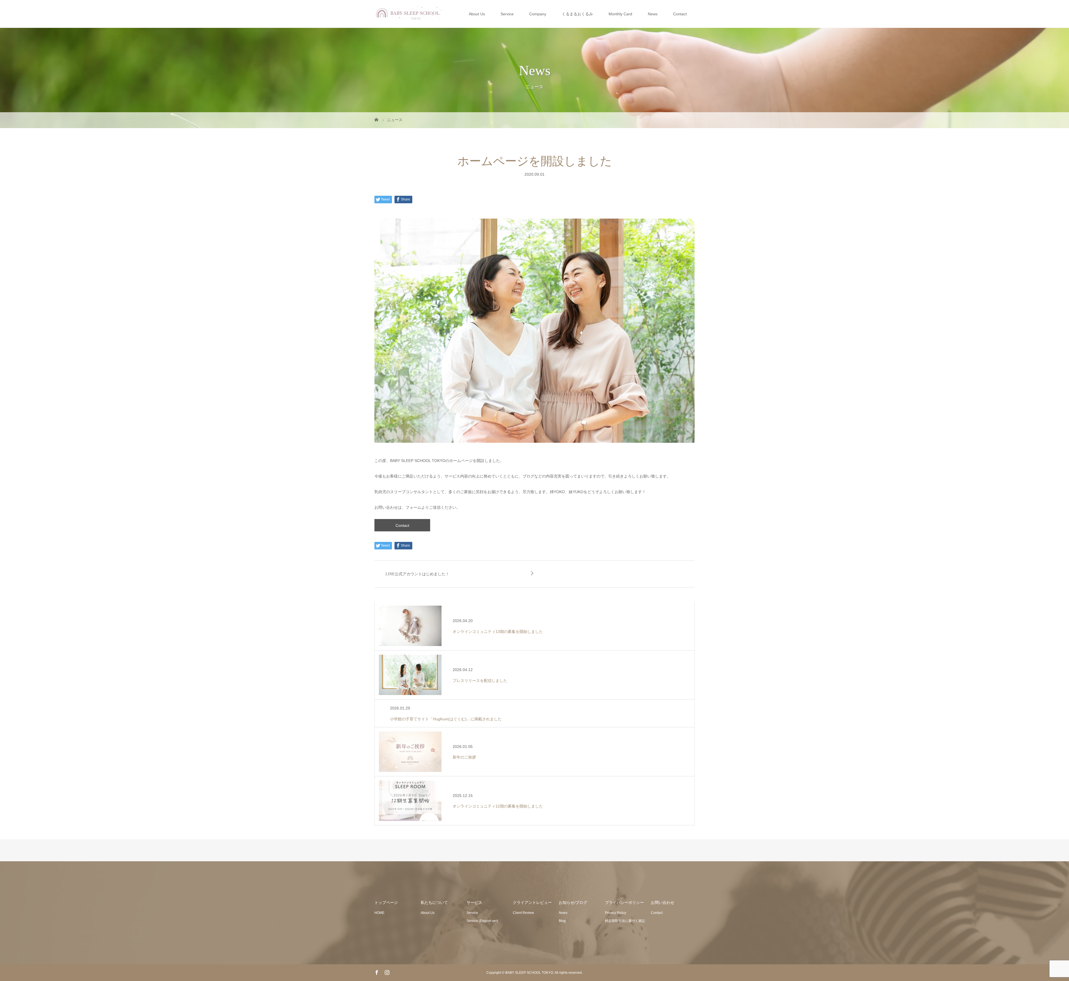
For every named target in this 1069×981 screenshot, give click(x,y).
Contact (680, 14)
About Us (477, 14)
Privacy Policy (615, 913)
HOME (379, 913)
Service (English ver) (482, 921)
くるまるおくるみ (577, 14)
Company (537, 14)
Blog (562, 921)
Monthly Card (620, 14)
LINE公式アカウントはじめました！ (417, 574)
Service (507, 14)
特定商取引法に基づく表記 (625, 921)
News (653, 14)
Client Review (523, 913)
